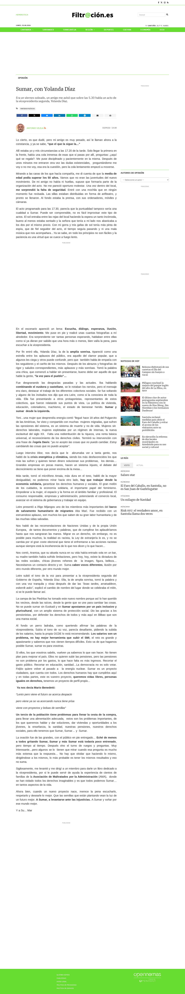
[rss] (45, 128)
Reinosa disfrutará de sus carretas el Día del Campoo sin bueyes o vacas (155, 371)
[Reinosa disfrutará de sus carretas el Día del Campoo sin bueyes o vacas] (130, 372)
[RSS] (167, 2)
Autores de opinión (132, 172)
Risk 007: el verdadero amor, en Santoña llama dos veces (142, 512)
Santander (48, 29)
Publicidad (61, 978)
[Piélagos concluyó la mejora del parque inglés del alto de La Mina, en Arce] (130, 387)
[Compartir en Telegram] (85, 115)
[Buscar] (167, 14)
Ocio (162, 29)
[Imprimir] (110, 115)
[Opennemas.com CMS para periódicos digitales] (147, 977)
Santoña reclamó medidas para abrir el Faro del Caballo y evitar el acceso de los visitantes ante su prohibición (155, 423)
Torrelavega (69, 29)
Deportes (109, 29)
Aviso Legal (62, 982)
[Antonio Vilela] (20, 128)
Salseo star (128, 475)
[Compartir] (22, 115)
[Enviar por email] (97, 115)
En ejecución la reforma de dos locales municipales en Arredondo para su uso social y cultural (154, 441)
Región (89, 29)
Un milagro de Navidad (136, 499)
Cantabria (26, 29)
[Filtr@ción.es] (92, 15)
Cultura (127, 29)
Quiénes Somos (63, 975)
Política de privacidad (66, 985)
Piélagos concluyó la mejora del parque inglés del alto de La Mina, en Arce (155, 387)
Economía (145, 29)
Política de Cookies (65, 988)
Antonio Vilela (35, 128)
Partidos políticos (27, 109)
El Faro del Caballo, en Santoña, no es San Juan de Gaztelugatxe (143, 487)
